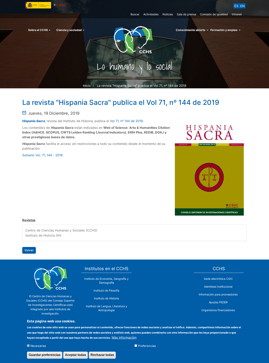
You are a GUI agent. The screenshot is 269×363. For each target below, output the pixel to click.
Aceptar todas (75, 355)
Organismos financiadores (218, 310)
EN (242, 6)
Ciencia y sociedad (69, 30)
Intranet (237, 14)
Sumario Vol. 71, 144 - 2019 (42, 155)
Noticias (167, 14)
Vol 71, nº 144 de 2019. (127, 121)
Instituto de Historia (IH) (43, 235)
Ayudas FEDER (218, 302)
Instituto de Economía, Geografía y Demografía (106, 280)
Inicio (87, 86)
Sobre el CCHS (38, 30)
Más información (124, 337)
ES (236, 6)
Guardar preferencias (44, 355)
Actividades (151, 14)
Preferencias (147, 345)
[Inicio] (134, 40)
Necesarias (38, 345)
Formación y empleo (223, 30)
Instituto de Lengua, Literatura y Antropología (106, 308)
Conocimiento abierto (190, 30)
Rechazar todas (102, 355)
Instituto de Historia (106, 298)
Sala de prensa (186, 14)
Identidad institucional (218, 286)
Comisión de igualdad (214, 14)
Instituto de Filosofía (106, 290)
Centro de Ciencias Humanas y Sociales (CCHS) (61, 230)
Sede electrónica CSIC (218, 278)
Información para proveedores (218, 294)
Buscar (135, 14)
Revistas (28, 220)
